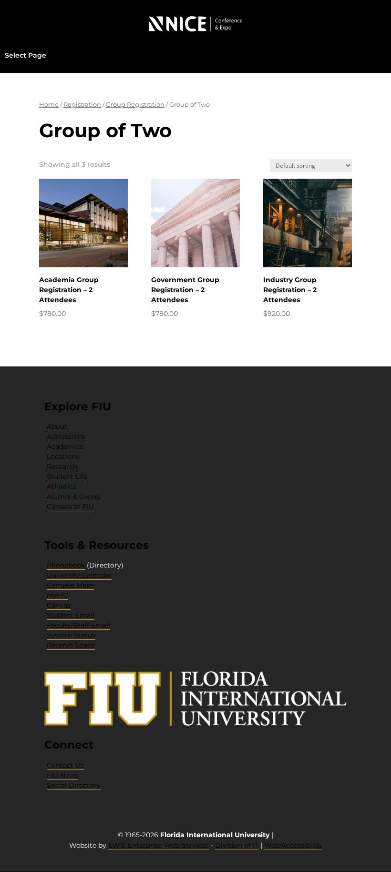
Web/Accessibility (293, 845)
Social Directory (74, 785)
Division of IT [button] (236, 845)
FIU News (62, 775)
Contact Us (65, 765)
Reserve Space (71, 645)
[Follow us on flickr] (64, 799)
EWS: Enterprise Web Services (158, 845)
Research (62, 466)
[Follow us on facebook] (49, 799)
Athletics (61, 486)
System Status (71, 635)
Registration (82, 104)
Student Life (67, 476)
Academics (65, 446)
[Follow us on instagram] (56, 799)
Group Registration (135, 104)
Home (49, 104)
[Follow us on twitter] (52, 799)
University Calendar (79, 575)
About (57, 426)
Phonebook (66, 565)
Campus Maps (70, 585)
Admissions (66, 436)
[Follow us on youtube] (60, 799)
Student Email (70, 615)
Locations (63, 456)
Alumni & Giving (74, 496)
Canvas (59, 605)
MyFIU (57, 595)
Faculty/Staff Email (78, 625)
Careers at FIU (70, 506)
